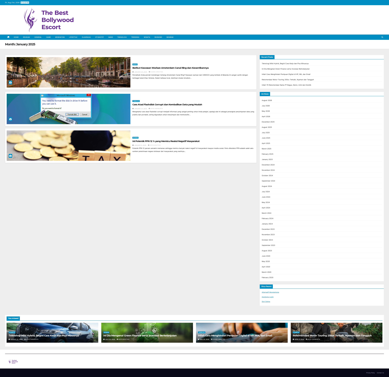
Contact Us (380, 373)
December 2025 (268, 122)
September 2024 (268, 181)
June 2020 (266, 256)
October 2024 (267, 175)
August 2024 (267, 186)
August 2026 (267, 100)
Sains (110, 37)
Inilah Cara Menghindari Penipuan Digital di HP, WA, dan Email (286, 74)
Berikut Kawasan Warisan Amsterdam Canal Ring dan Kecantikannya (170, 68)
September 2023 (268, 245)
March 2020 (266, 272)
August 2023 (267, 251)
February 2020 (267, 277)
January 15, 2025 (140, 108)
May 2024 (266, 202)
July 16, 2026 (110, 339)
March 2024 (266, 213)
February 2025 (267, 154)
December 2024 (268, 165)
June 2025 (266, 138)
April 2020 (266, 267)
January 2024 (267, 224)
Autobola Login (268, 297)
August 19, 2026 (17, 339)
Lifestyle (73, 37)
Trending (135, 37)
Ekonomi (158, 37)
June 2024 (266, 197)
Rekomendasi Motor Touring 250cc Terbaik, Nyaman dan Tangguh (288, 80)
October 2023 (267, 240)
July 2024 (266, 192)
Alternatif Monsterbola (270, 292)
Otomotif (99, 37)
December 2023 (268, 229)
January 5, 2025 (140, 145)
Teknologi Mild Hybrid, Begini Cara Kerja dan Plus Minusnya (285, 63)
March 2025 (266, 149)
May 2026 (266, 111)
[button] (382, 37)
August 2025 (267, 127)
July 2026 (266, 106)
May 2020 (266, 261)
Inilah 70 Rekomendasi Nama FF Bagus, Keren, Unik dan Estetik (286, 85)
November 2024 (268, 170)
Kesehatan (60, 37)
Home (16, 37)
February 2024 (267, 218)
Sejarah (170, 37)
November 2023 (268, 235)
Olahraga (86, 37)
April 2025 (266, 143)
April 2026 (266, 116)
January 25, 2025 (140, 72)
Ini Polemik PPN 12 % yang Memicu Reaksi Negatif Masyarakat (166, 141)
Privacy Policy (370, 373)
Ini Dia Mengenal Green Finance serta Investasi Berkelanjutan (286, 69)
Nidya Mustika (155, 145)
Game (48, 37)
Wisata (147, 37)
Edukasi (26, 37)
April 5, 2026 (300, 339)
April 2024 (266, 208)
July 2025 (266, 133)
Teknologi (122, 37)
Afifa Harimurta (156, 108)
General (38, 37)
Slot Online (266, 302)
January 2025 (267, 159)
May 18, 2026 (205, 339)
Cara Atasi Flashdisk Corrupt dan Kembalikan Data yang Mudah (167, 104)
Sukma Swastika (157, 72)
